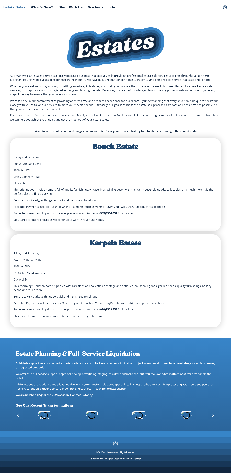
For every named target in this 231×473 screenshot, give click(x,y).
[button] (18, 415)
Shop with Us (71, 7)
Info (111, 7)
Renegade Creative (113, 458)
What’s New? (42, 7)
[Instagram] (225, 7)
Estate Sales (14, 7)
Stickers (95, 7)
